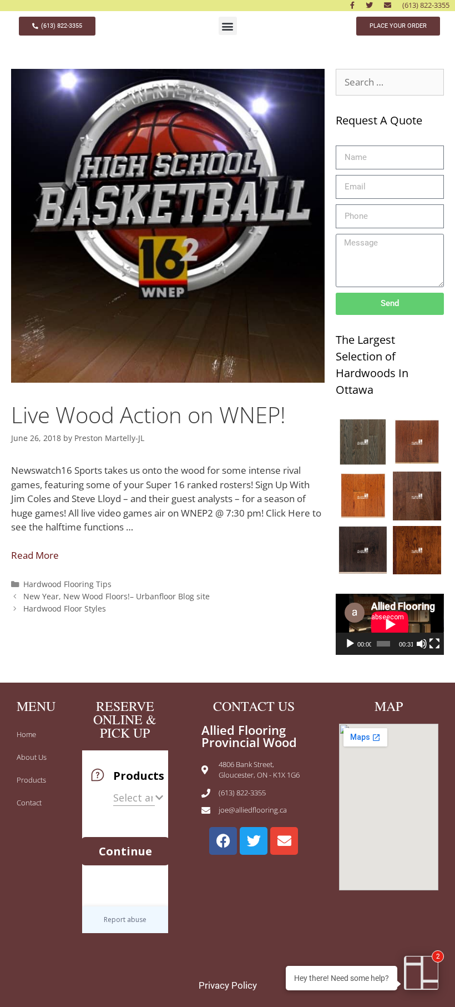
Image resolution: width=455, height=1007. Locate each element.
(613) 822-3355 (425, 5)
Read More (35, 555)
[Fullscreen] (434, 643)
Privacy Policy (228, 985)
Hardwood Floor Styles (64, 608)
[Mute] (421, 643)
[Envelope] (284, 841)
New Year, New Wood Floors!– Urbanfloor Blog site (116, 596)
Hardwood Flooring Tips (67, 584)
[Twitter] (253, 841)
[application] (390, 624)
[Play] (350, 643)
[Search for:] (390, 82)
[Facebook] (223, 841)
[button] (228, 26)
